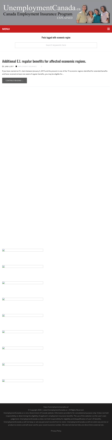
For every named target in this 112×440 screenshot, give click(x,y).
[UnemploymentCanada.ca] (56, 12)
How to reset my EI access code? (21, 121)
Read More (11, 111)
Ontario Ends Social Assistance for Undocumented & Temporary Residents (43, 92)
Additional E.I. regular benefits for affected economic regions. (44, 61)
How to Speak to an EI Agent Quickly (23, 215)
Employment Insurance (27, 66)
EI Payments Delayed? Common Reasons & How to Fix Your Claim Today (42, 153)
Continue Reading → (14, 80)
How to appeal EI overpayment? (20, 183)
